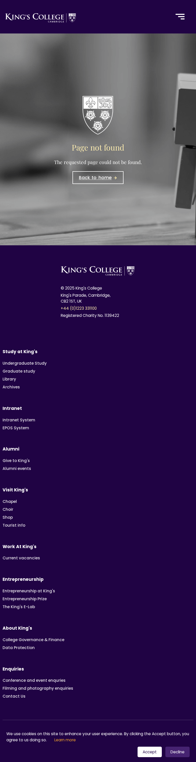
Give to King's (16, 460)
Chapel (10, 501)
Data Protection (19, 647)
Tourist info (14, 525)
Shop (8, 517)
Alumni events (17, 468)
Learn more (65, 740)
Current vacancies (21, 558)
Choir (8, 509)
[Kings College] (84, 17)
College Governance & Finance (33, 639)
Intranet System (19, 420)
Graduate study (19, 371)
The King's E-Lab (19, 606)
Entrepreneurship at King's (29, 591)
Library (9, 379)
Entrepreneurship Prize (25, 599)
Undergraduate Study (25, 363)
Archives (11, 387)
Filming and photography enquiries (38, 688)
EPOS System (16, 428)
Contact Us (14, 696)
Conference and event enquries (34, 680)
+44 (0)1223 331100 (79, 308)
